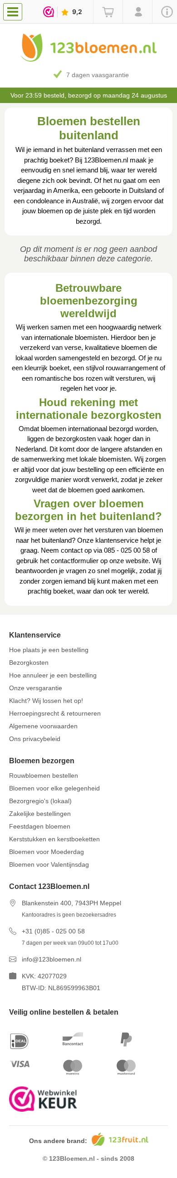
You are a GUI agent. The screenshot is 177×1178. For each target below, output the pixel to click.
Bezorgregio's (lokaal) (40, 801)
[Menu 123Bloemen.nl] (15, 11)
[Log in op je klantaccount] (137, 12)
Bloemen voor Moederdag (46, 851)
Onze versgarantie (35, 688)
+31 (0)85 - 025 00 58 (53, 931)
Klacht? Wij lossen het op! (46, 700)
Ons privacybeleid (34, 738)
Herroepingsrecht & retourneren (55, 713)
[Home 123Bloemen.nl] (88, 59)
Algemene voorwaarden (43, 726)
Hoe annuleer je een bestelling (53, 675)
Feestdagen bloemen (39, 826)
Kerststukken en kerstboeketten (54, 839)
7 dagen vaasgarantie (97, 75)
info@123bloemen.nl (51, 959)
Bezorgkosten (29, 662)
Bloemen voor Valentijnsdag (49, 864)
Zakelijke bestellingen (40, 813)
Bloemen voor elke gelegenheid (54, 788)
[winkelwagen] (108, 12)
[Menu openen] (12, 11)
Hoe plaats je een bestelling (48, 649)
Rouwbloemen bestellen (43, 775)
